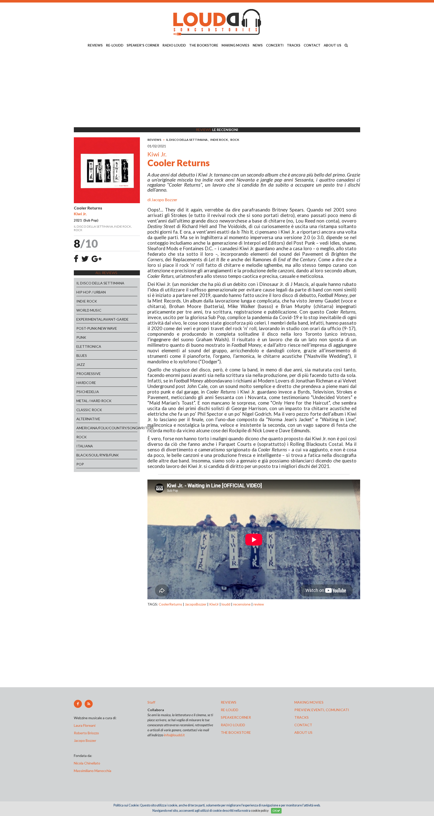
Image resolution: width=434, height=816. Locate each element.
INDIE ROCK (86, 301)
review (258, 604)
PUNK (81, 337)
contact (303, 725)
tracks (301, 717)
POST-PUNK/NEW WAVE (96, 328)
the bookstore (236, 732)
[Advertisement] (217, 88)
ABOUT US (332, 45)
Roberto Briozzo (86, 733)
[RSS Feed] (89, 704)
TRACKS (293, 45)
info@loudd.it (174, 735)
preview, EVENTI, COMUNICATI (321, 710)
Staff (151, 702)
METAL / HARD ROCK (94, 401)
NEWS (258, 45)
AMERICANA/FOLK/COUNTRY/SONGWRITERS (106, 428)
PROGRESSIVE (88, 373)
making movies (308, 702)
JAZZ (80, 364)
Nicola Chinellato (87, 763)
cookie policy (259, 810)
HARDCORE (86, 382)
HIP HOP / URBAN (91, 292)
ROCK (81, 437)
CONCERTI (275, 45)
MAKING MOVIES (235, 45)
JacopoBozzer (195, 604)
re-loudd (229, 710)
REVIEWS (95, 45)
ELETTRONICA (88, 346)
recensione (242, 604)
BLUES (81, 355)
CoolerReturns (170, 604)
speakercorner (236, 717)
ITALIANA (84, 446)
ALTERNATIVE (88, 419)
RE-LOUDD (114, 45)
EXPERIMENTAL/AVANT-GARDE (102, 319)
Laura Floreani (85, 725)
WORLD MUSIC (88, 310)
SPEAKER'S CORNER (143, 45)
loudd (226, 604)
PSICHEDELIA (87, 392)
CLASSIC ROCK (89, 410)
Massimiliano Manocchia (92, 770)
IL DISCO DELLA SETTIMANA (100, 283)
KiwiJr (214, 604)
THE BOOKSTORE (203, 45)
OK (275, 810)
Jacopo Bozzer (164, 199)
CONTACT (312, 45)
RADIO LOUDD (174, 45)
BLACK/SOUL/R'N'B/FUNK (97, 455)
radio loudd (233, 725)
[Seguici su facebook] (78, 704)
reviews (228, 702)
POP (80, 464)
